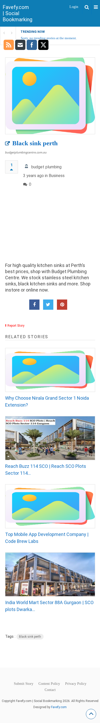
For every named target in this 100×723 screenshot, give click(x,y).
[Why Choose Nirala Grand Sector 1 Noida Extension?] (50, 370)
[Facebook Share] (34, 304)
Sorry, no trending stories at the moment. (49, 38)
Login (73, 7)
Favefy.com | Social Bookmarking (17, 13)
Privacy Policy (75, 684)
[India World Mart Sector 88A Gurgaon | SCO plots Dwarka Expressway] (50, 574)
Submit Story (23, 684)
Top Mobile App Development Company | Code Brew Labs (46, 538)
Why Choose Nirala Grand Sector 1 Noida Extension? (47, 401)
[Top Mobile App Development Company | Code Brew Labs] (50, 506)
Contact (50, 690)
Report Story (15, 325)
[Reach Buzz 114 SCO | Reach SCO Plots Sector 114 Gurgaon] (50, 438)
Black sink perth (35, 143)
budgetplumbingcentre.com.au (26, 152)
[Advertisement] (50, 229)
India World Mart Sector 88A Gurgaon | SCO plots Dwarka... (49, 606)
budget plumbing (46, 166)
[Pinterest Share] (62, 304)
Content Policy (49, 684)
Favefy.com (59, 707)
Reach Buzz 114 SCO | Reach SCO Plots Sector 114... (45, 469)
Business (57, 175)
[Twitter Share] (48, 304)
